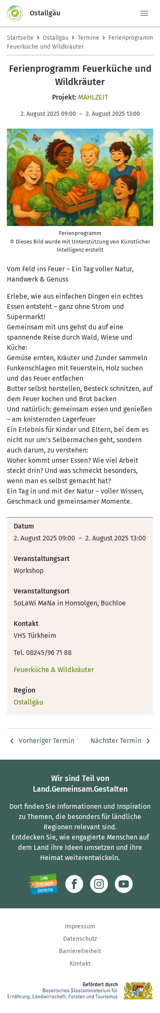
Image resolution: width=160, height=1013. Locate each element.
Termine (88, 37)
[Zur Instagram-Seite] (99, 884)
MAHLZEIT (93, 97)
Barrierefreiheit (80, 951)
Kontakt (80, 963)
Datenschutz (80, 939)
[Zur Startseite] (18, 13)
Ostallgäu (56, 37)
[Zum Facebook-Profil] (74, 884)
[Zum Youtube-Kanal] (124, 884)
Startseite (20, 37)
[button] (144, 13)
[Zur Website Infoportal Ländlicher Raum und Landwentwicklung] (42, 884)
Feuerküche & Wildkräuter (54, 670)
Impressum (80, 926)
